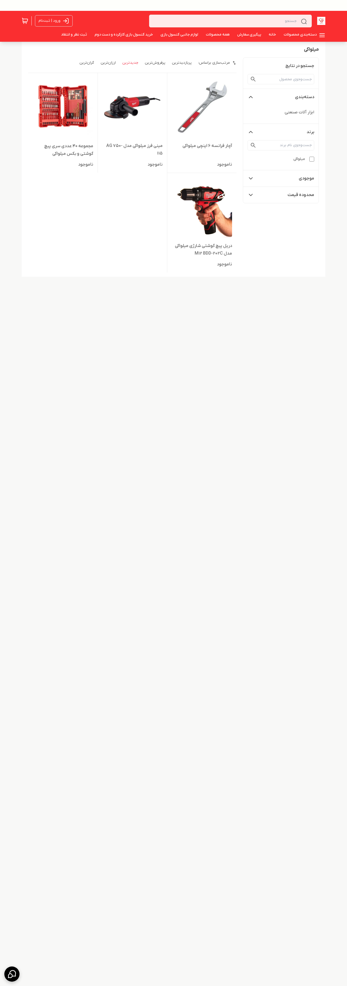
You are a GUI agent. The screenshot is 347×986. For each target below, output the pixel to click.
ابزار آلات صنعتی (299, 112)
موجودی (306, 178)
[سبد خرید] (25, 21)
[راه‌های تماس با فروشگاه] (12, 974)
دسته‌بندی (304, 97)
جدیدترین (130, 62)
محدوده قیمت (301, 195)
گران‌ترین (86, 62)
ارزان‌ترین (108, 62)
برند (310, 132)
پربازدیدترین (182, 62)
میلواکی (299, 159)
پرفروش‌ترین (155, 62)
